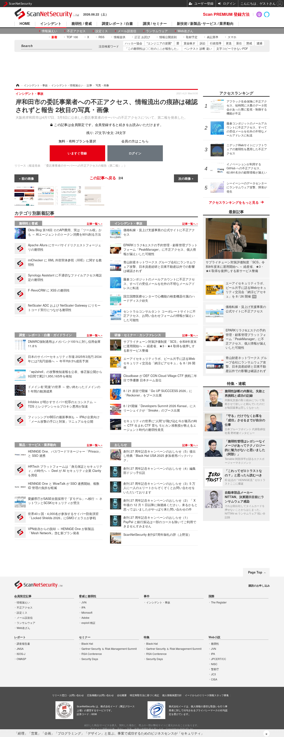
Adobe (85, 617)
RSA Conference (91, 654)
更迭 (229, 43)
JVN (84, 602)
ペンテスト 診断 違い (198, 48)
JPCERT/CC (218, 659)
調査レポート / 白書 (117, 24)
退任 (239, 43)
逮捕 (259, 43)
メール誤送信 (127, 31)
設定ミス (101, 31)
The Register (219, 602)
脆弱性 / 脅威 (81, 24)
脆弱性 (215, 643)
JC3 (213, 674)
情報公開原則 (168, 37)
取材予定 (191, 37)
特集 (147, 637)
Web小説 (214, 637)
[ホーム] (17, 85)
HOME (25, 24)
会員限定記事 (23, 596)
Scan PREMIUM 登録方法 (226, 14)
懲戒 (249, 43)
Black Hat (87, 643)
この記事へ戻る (106, 177)
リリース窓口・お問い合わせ (68, 695)
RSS (102, 37)
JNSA (20, 648)
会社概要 (122, 695)
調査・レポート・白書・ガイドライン (45, 335)
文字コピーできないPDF (232, 48)
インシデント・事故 (128, 223)
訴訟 (202, 43)
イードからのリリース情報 (199, 695)
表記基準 (212, 37)
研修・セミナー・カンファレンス (137, 335)
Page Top (255, 572)
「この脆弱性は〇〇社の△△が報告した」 (152, 48)
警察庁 (215, 669)
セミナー (85, 637)
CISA (214, 679)
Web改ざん (185, 31)
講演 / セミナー (155, 24)
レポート (20, 637)
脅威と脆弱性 (87, 596)
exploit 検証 (88, 623)
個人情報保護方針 (172, 695)
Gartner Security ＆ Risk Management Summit (109, 648)
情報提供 (119, 37)
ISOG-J (21, 654)
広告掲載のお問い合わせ (100, 695)
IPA (83, 607)
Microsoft (86, 612)
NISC (214, 664)
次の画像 (184, 178)
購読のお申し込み (259, 585)
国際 (211, 596)
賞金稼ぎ (189, 43)
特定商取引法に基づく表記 (144, 695)
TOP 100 (72, 37)
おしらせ (120, 444)
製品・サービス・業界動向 (37, 444)
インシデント (50, 24)
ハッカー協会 (133, 43)
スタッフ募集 (221, 695)
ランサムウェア (157, 31)
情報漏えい (49, 31)
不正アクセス (76, 31)
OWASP (21, 659)
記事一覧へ (94, 224)
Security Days (89, 659)
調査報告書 (23, 643)
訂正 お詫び (142, 37)
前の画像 (28, 178)
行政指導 (215, 43)
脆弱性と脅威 (28, 223)
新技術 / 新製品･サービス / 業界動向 (205, 24)
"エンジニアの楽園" (159, 43)
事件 (147, 596)
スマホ (232, 37)
